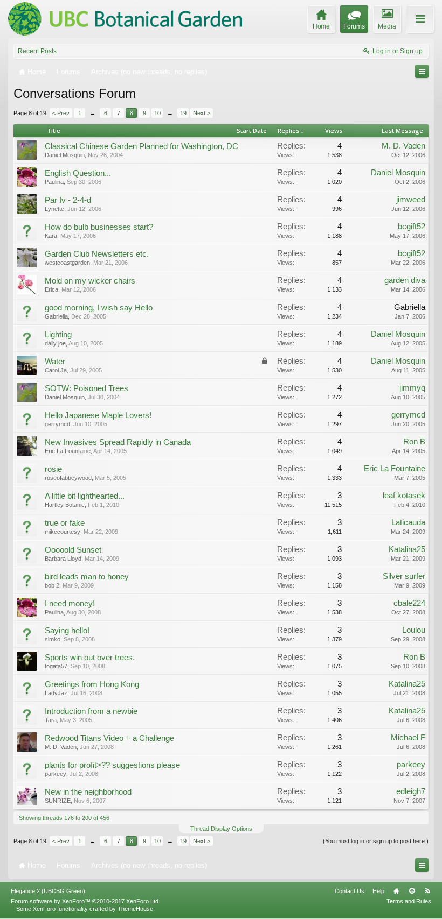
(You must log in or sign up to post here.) (376, 841)
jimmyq (412, 388)
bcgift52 (411, 226)
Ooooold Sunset (73, 550)
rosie (53, 469)
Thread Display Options (221, 828)
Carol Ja (56, 370)
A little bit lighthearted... (85, 496)
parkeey (55, 773)
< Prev (61, 113)
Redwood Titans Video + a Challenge (109, 738)
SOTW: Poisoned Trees (86, 388)
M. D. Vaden (403, 146)
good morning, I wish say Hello (99, 307)
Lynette (54, 209)
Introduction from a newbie (91, 711)
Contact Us (349, 891)
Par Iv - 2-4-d (68, 200)
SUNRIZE (58, 800)
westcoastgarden (67, 262)
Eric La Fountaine (68, 451)
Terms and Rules (408, 901)
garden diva (404, 280)
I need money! (70, 603)
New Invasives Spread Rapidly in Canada (118, 442)
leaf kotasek (404, 495)
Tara (51, 720)
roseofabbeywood (68, 478)
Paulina (54, 182)
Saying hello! (67, 630)
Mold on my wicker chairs (90, 281)
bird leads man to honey (87, 576)
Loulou (413, 630)
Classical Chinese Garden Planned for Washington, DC (141, 146)
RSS (427, 891)
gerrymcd (57, 424)
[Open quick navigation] (422, 71)
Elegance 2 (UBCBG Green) (48, 891)
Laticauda (408, 522)
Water (55, 361)
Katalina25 (407, 549)
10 (157, 113)
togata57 (56, 666)
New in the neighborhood (88, 792)
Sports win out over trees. (90, 657)
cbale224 (409, 603)
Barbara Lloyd (63, 558)
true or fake (65, 523)
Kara (51, 235)
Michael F (408, 737)
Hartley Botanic (65, 504)
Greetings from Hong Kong (92, 684)
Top (412, 891)
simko (52, 639)
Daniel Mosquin (65, 155)
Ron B (414, 441)
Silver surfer (404, 576)
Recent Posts (37, 51)
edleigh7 (410, 791)
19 (183, 113)
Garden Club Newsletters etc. (97, 254)
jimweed (410, 199)
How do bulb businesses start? (99, 227)
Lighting (58, 334)
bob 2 (52, 585)
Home (396, 891)
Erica (51, 289)
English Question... (78, 173)
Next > (201, 113)
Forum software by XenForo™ (85, 901)
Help (378, 891)
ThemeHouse (135, 909)
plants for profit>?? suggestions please (112, 765)
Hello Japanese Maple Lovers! (98, 415)
